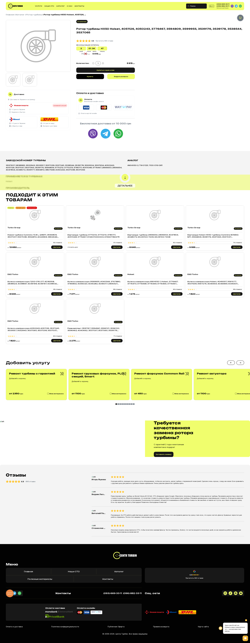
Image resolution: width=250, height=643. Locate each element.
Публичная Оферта (116, 627)
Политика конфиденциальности (65, 627)
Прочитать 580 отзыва (194, 578)
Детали (57, 247)
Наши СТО (49, 6)
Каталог (60, 6)
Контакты (79, 6)
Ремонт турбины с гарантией (32, 373)
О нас (69, 6)
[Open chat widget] (245, 638)
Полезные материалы (39, 579)
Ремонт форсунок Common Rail (159, 373)
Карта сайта (203, 627)
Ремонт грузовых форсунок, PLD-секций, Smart (98, 375)
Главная (10, 15)
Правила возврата (161, 627)
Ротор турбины (34, 15)
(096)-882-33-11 (223, 6)
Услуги (38, 6)
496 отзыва (30, 481)
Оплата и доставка (14, 627)
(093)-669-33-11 (223, 4)
